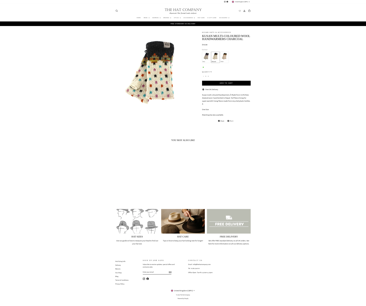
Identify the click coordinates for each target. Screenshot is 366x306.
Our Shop (118, 273)
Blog (116, 276)
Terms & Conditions (121, 280)
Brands (166, 17)
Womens (155, 17)
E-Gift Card (211, 17)
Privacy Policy (119, 284)
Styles (176, 17)
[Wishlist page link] (240, 11)
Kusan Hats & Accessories (216, 32)
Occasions (223, 17)
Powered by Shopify (183, 298)
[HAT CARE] (183, 221)
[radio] (206, 57)
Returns (117, 269)
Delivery (118, 265)
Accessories (188, 17)
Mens (146, 17)
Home (139, 17)
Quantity (207, 72)
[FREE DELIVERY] (229, 221)
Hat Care (201, 17)
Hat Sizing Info (120, 261)
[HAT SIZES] (137, 221)
